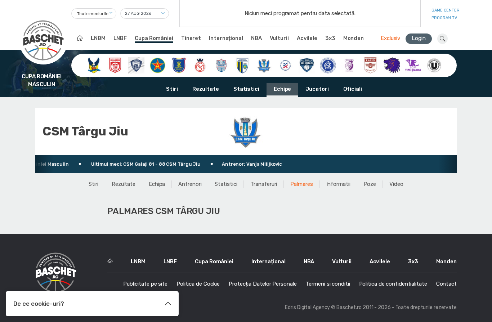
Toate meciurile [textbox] (92, 13)
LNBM (98, 38)
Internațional (226, 38)
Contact (446, 284)
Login (419, 38)
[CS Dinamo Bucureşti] (115, 65)
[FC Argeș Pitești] (349, 65)
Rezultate (205, 89)
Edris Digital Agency (307, 307)
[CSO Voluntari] (307, 65)
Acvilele (307, 38)
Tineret (191, 38)
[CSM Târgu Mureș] (285, 65)
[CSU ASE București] (328, 65)
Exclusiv (390, 38)
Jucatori (316, 89)
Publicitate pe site (145, 284)
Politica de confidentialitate (393, 284)
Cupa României (154, 38)
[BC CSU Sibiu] (94, 65)
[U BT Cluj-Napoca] (434, 65)
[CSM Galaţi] (221, 65)
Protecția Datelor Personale (262, 284)
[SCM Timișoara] (413, 65)
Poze (370, 184)
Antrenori (189, 184)
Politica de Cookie (198, 284)
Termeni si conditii (327, 284)
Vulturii (279, 38)
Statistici (246, 89)
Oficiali (352, 89)
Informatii (338, 184)
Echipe (282, 89)
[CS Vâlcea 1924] (136, 65)
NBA (256, 38)
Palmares (301, 184)
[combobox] (93, 13)
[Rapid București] (370, 65)
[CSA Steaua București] (157, 65)
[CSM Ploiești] (242, 65)
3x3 (330, 38)
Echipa (157, 184)
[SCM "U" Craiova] (392, 65)
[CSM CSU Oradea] (200, 65)
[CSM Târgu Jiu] (264, 65)
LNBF (120, 38)
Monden (353, 38)
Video (396, 184)
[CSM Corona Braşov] (179, 65)
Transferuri (263, 184)
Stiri (172, 89)
